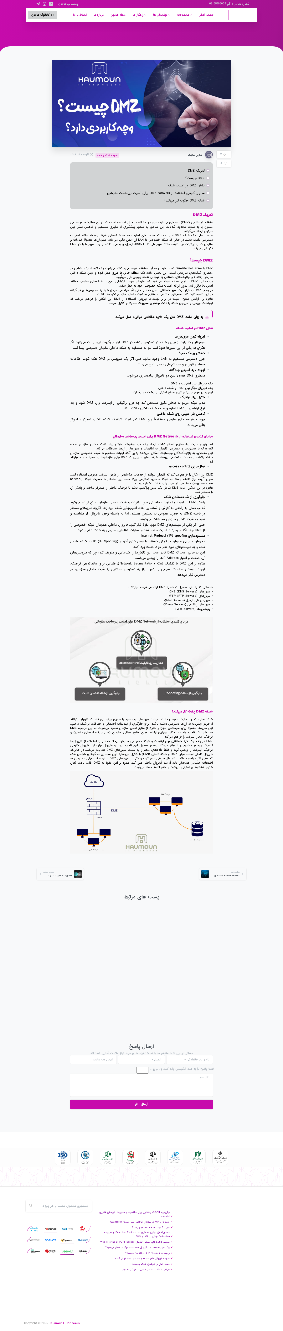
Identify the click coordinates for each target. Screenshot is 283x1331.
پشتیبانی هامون (68, 3)
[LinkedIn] (51, 4)
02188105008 (217, 3)
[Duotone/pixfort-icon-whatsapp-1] (36, 1180)
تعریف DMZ (196, 170)
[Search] (31, 1206)
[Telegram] (38, 4)
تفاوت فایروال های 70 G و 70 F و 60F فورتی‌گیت (142, 1258)
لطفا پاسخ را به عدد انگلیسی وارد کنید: (188, 1069)
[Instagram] (44, 4)
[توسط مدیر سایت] (238, 952)
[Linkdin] (52, 1180)
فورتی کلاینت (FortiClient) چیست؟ (68, 975)
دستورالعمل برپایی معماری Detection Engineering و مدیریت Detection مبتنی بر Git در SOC (137, 1234)
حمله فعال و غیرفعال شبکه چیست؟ (151, 1264)
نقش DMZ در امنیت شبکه (186, 185)
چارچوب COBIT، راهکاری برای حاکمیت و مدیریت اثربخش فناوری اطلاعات (214, 977)
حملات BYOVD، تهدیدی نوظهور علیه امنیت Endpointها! (141, 977)
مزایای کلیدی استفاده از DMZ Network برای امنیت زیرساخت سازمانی (156, 193)
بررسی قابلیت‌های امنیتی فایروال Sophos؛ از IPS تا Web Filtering (135, 1242)
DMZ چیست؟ (195, 178)
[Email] (29, 1180)
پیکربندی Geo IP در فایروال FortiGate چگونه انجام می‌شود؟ (137, 1247)
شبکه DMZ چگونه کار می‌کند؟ (184, 200)
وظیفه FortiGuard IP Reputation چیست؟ (147, 1253)
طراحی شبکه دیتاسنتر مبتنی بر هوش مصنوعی (145, 1270)
